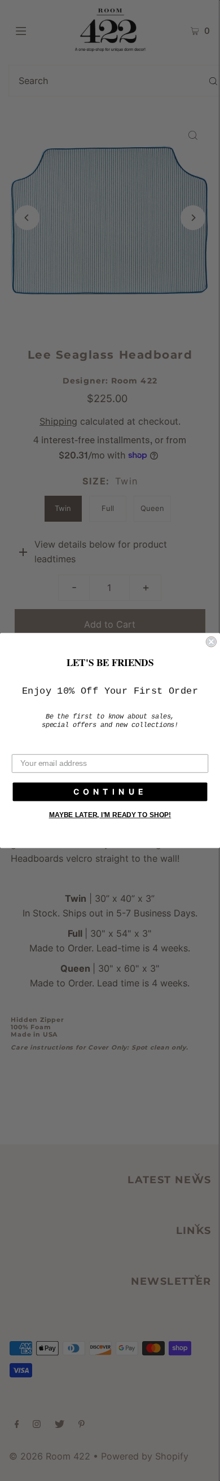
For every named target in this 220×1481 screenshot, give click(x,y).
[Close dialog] (211, 641)
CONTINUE (110, 791)
